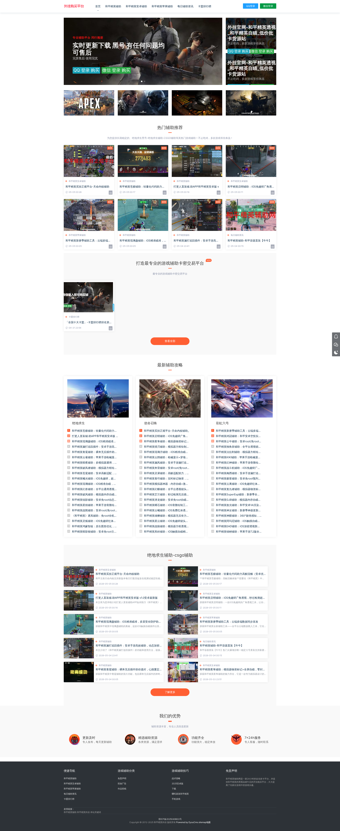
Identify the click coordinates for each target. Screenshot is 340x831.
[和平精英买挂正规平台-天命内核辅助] (89, 161)
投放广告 (122, 783)
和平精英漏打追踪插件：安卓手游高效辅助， (196, 240)
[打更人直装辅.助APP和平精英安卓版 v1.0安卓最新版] (79, 600)
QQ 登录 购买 (86, 70)
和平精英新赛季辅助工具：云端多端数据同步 (88, 240)
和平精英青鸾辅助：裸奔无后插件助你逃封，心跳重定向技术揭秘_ (94, 452)
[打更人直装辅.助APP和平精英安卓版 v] (197, 161)
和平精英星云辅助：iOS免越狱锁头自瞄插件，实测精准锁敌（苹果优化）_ (166, 521)
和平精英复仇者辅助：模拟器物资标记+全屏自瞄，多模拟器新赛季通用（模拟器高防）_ (238, 489)
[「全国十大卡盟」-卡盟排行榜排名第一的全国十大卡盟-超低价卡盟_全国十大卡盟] (89, 297)
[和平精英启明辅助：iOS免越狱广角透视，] (251, 161)
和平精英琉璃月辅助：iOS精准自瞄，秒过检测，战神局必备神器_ (166, 452)
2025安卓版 (177, 783)
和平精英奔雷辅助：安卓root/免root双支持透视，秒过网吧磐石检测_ (167, 468)
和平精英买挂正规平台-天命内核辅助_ (166, 430)
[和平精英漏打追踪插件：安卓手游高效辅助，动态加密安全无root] (79, 648)
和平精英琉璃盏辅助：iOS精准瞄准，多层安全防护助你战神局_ (94, 441)
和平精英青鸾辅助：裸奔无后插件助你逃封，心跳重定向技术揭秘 (129, 669)
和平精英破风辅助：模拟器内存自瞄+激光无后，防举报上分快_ (93, 494)
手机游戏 (176, 799)
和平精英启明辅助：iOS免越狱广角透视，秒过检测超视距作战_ (166, 436)
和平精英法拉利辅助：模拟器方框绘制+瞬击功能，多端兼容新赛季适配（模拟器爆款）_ (238, 452)
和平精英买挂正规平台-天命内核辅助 (87, 186)
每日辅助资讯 (185, 6)
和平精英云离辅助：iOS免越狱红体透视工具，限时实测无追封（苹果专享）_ (238, 484)
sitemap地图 (205, 822)
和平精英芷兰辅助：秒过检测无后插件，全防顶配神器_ (165, 494)
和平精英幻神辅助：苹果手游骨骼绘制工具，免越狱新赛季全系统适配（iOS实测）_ (238, 462)
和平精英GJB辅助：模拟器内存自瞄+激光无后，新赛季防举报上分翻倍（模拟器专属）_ (237, 500)
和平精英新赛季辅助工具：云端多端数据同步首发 (229, 621)
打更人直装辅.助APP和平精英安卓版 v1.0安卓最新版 (127, 597)
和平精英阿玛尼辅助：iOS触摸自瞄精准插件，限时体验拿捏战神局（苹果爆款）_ (238, 521)
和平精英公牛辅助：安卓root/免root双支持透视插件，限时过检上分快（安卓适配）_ (239, 441)
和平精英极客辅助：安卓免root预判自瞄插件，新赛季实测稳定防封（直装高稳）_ (238, 478)
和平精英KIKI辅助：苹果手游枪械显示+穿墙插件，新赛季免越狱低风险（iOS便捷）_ (239, 457)
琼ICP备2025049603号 (170, 819)
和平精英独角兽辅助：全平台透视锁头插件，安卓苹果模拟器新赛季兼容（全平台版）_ (238, 446)
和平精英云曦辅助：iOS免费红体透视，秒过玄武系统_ (165, 510)
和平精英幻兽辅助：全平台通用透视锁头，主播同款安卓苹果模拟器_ (94, 489)
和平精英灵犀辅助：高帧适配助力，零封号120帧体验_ (166, 473)
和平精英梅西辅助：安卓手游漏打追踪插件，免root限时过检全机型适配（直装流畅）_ (238, 473)
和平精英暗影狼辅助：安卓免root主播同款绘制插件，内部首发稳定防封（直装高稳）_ (94, 531)
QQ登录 (250, 5)
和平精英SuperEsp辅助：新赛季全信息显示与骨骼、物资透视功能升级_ (238, 494)
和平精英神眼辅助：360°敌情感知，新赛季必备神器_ (239, 515)
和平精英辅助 (113, 6)
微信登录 (268, 5)
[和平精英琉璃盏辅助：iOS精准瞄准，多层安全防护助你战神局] (79, 624)
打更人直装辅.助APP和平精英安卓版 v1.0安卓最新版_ (94, 436)
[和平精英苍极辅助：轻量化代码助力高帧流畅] (143, 161)
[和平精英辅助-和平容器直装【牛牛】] (251, 215)
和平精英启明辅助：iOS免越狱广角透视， (250, 186)
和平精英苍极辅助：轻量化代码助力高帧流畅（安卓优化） (232, 574)
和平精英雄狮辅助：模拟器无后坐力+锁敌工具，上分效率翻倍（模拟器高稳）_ (166, 515)
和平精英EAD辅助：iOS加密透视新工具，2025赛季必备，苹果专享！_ (238, 526)
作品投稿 (122, 788)
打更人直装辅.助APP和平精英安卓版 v (196, 186)
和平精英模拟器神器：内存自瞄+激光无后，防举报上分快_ (166, 484)
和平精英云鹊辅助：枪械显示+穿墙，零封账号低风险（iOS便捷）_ (166, 457)
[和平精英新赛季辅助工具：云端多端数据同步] (89, 215)
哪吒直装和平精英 (180, 793)
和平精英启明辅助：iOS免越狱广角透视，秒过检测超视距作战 (232, 598)
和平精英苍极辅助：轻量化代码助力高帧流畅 (142, 186)
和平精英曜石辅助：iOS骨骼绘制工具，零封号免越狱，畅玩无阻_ (165, 505)
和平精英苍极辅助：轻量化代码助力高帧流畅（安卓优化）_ (94, 431)
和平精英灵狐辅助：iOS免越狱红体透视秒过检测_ (94, 521)
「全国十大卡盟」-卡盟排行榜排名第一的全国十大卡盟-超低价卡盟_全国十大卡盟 (89, 322)
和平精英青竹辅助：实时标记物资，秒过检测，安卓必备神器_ (166, 478)
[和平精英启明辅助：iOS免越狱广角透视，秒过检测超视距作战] (183, 600)
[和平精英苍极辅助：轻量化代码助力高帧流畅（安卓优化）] (183, 576)
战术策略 (176, 778)
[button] (141, 81)
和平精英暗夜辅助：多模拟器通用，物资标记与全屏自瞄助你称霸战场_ (94, 462)
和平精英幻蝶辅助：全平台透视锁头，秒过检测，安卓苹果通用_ (166, 489)
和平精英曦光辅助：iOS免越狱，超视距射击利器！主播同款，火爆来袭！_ (94, 478)
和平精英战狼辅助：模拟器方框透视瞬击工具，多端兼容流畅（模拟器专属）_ (166, 526)
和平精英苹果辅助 (162, 6)
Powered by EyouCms (187, 822)
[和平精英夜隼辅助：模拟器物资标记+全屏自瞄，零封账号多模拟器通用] (183, 672)
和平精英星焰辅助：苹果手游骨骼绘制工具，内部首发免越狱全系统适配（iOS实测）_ (94, 505)
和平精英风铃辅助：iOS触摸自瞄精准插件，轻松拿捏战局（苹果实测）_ (166, 531)
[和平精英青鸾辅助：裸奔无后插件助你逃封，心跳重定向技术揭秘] (79, 672)
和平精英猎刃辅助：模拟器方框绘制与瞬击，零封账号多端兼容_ (166, 446)
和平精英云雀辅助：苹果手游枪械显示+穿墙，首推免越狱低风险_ (94, 457)
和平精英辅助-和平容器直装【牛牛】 (249, 240)
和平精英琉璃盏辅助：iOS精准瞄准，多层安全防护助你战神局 (128, 621)
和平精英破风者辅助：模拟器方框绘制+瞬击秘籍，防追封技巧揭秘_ (94, 468)
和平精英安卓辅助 (136, 6)
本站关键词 (95, 812)
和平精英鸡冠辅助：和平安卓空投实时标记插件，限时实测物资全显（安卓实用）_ (238, 436)
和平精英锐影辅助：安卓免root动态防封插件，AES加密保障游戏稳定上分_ (94, 500)
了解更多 (170, 692)
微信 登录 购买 (116, 70)
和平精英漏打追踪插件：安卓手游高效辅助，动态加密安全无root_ (94, 446)
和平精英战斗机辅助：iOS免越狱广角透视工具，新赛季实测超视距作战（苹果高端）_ (238, 468)
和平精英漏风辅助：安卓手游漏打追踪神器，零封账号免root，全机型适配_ (166, 462)
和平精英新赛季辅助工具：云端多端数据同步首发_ (238, 431)
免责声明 (122, 778)
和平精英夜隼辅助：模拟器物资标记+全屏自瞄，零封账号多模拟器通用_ (165, 441)
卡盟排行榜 (204, 6)
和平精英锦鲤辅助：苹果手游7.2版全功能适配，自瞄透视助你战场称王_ (239, 531)
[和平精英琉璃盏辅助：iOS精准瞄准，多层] (143, 215)
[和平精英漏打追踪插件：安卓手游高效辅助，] (197, 215)
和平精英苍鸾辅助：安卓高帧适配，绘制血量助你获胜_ (94, 473)
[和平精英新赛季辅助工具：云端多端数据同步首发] (183, 624)
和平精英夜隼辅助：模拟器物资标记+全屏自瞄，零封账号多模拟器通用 (232, 669)
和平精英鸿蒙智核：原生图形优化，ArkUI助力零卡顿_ (94, 526)
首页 (98, 6)
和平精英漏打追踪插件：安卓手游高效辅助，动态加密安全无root (129, 645)
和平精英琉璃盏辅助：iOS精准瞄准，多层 (143, 240)
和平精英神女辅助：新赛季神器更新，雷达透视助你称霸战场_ (238, 510)
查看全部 (170, 341)
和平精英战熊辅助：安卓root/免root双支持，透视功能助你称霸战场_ (95, 510)
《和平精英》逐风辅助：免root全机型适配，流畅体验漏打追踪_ (94, 515)
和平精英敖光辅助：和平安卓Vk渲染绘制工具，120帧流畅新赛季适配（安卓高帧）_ (239, 505)
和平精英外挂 (83, 812)
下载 (174, 788)
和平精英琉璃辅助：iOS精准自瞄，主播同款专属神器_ (94, 484)
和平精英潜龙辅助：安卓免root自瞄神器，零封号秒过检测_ (166, 500)
